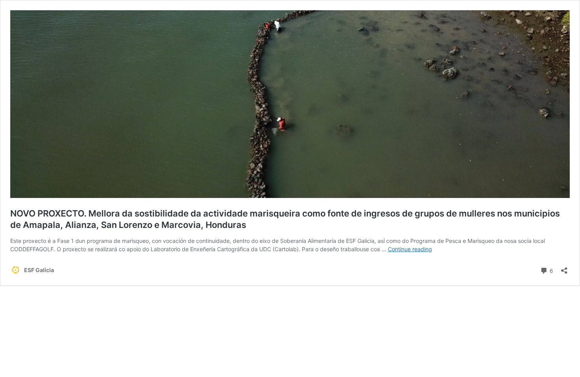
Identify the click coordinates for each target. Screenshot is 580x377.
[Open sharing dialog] (564, 268)
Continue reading (410, 249)
